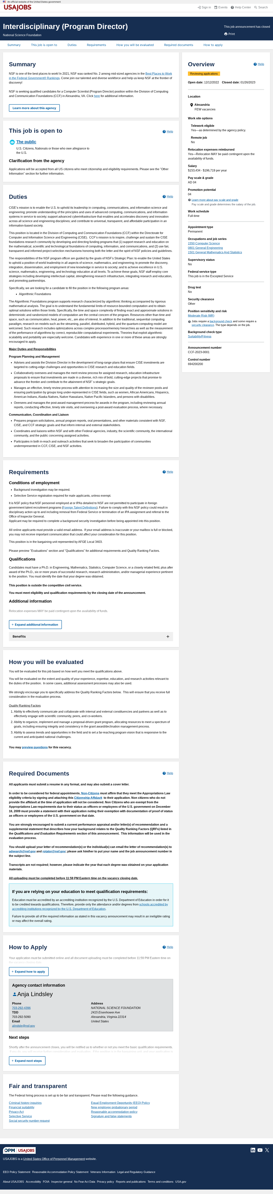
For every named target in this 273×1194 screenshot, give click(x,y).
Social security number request (29, 1120)
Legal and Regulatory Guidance (136, 1172)
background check (221, 321)
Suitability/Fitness (199, 336)
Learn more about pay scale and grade (215, 199)
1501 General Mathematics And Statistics (215, 252)
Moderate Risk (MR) (201, 315)
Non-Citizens (90, 793)
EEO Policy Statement (16, 1172)
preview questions (35, 747)
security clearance (203, 325)
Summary (14, 45)
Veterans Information (102, 1172)
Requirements (96, 45)
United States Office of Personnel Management (54, 1158)
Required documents (178, 45)
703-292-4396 (21, 1008)
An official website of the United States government (34, 2)
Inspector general (61, 1181)
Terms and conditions (160, 1181)
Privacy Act (16, 1111)
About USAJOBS (13, 1181)
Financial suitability (21, 1107)
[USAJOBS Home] (18, 8)
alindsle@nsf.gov (23, 1025)
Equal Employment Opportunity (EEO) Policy (120, 1102)
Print (231, 34)
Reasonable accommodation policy (114, 1111)
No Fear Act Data (84, 1181)
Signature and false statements (111, 1116)
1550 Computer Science (204, 243)
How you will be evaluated (135, 45)
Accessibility (33, 1181)
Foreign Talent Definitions (80, 507)
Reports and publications (131, 1181)
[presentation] (226, 107)
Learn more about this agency (34, 108)
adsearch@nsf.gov (22, 851)
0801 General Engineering (205, 247)
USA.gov (180, 1181)
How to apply (213, 45)
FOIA (46, 1181)
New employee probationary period (114, 1107)
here (97, 96)
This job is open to (44, 45)
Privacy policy (105, 1181)
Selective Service (20, 1116)
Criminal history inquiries (25, 1102)
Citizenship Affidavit (88, 797)
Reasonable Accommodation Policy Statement (60, 1172)
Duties (72, 45)
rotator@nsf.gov (54, 851)
